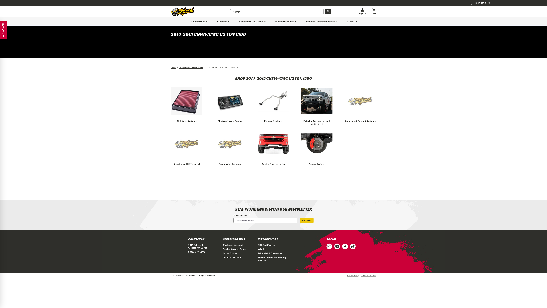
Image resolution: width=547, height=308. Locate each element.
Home (173, 67)
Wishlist (262, 249)
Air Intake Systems (187, 121)
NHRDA (262, 260)
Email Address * (241, 215)
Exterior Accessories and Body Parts (316, 122)
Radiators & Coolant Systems (360, 121)
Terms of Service (232, 257)
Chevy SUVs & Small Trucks (191, 67)
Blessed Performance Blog (272, 257)
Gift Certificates (266, 245)
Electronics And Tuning (230, 121)
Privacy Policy (353, 275)
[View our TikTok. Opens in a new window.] (353, 246)
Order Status (230, 253)
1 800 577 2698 (482, 3)
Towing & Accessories (273, 164)
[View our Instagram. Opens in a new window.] (329, 246)
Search (236, 11)
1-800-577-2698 (196, 251)
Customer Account (233, 245)
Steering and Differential (187, 164)
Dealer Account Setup (234, 249)
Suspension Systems (230, 164)
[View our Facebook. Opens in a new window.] (345, 246)
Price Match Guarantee (270, 253)
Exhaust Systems (273, 121)
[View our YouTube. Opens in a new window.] (337, 246)
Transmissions (316, 164)
